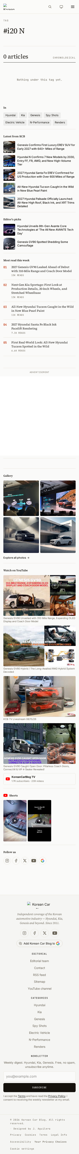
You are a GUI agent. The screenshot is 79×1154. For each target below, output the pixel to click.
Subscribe (39, 1087)
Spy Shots (52, 115)
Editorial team (39, 961)
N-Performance (39, 122)
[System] (61, 6)
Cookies (30, 1134)
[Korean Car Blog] (23, 7)
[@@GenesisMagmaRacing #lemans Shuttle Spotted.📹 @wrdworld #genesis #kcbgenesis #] (39, 820)
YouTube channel (39, 988)
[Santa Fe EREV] (58, 498)
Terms (21, 1096)
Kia (23, 115)
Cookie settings (22, 1148)
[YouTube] (33, 860)
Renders (60, 122)
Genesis (35, 115)
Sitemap (39, 981)
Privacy (15, 1134)
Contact (39, 968)
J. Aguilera (42, 1128)
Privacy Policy (56, 1096)
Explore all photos (16, 557)
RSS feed (39, 975)
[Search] (50, 6)
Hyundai (10, 115)
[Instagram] (7, 860)
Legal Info (59, 1134)
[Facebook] (16, 860)
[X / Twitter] (25, 860)
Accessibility (20, 1141)
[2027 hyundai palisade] (58, 535)
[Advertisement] (39, 416)
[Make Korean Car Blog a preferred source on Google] (42, 860)
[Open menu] (72, 6)
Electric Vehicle (14, 122)
